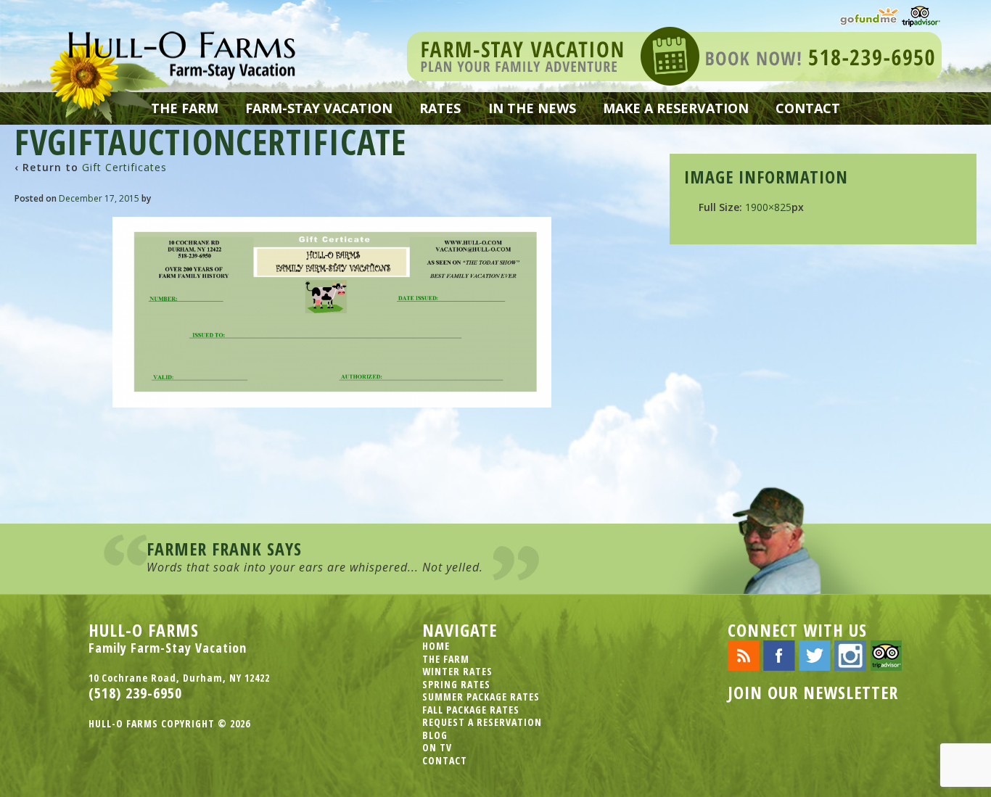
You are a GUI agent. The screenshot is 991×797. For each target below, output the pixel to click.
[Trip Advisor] (921, 15)
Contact (808, 108)
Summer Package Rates (481, 696)
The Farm (184, 108)
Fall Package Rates (470, 710)
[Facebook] (779, 654)
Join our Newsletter (813, 692)
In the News (532, 108)
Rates (440, 108)
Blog (435, 735)
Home (436, 646)
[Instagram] (850, 654)
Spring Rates (456, 684)
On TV (437, 747)
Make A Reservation (676, 108)
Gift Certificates (124, 167)
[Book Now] (674, 55)
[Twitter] (815, 654)
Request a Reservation (482, 722)
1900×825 (768, 207)
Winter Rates (457, 671)
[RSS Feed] (744, 654)
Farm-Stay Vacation (318, 108)
